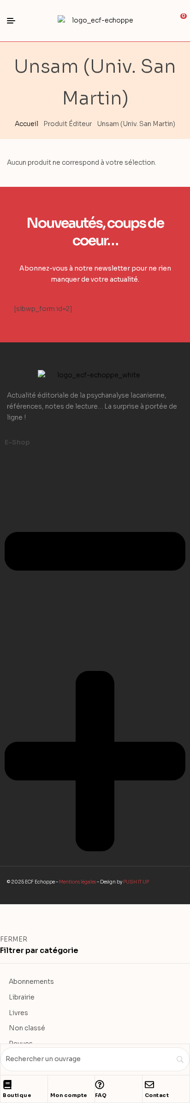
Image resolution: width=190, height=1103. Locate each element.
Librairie (22, 997)
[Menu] (14, 20)
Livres (18, 1013)
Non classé (27, 1028)
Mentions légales (77, 882)
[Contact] (149, 1084)
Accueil (26, 124)
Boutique (17, 1095)
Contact (157, 1095)
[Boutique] (7, 1084)
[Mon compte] (54, 1084)
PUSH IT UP (136, 882)
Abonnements (31, 981)
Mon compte (69, 1095)
